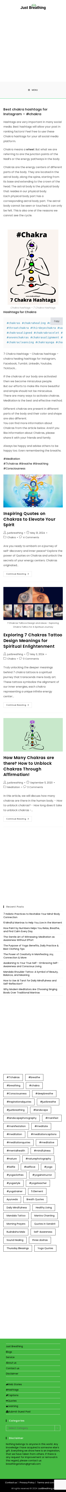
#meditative (46, 1142)
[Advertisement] (33, 44)
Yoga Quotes (45, 1248)
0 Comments (31, 658)
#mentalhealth (16, 1150)
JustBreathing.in (46, 1488)
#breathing (13, 1085)
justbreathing (15, 533)
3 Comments (35, 787)
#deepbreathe (44, 1093)
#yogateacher (38, 1183)
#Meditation (11, 459)
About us (11, 1362)
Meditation (13, 787)
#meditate (41, 1126)
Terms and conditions (49, 1482)
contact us (34, 1460)
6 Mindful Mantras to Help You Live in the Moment (32, 922)
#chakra (34, 1085)
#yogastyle (13, 1183)
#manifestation (16, 1126)
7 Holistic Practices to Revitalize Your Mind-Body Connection (31, 915)
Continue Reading (19, 574)
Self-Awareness (43, 1232)
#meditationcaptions (44, 1134)
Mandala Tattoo (16, 1215)
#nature (12, 1158)
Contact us (12, 1368)
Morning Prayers (16, 1223)
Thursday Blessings (18, 1248)
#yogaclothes (15, 1175)
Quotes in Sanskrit (45, 1223)
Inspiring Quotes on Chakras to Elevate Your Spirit (29, 519)
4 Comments (31, 537)
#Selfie (11, 1167)
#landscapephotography (22, 1118)
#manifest (51, 1118)
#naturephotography (38, 1158)
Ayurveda (12, 1199)
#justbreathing (16, 1110)
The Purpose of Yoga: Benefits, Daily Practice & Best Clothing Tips (31, 947)
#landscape (40, 1110)
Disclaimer (12, 1373)
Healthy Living (44, 1207)
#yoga (48, 1167)
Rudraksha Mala (16, 1232)
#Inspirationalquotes (19, 1101)
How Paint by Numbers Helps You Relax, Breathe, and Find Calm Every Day (31, 929)
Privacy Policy (27, 1482)
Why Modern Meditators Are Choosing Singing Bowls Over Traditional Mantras (30, 991)
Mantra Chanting (44, 1215)
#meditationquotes (18, 1142)
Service (10, 1357)
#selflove (29, 1167)
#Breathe (25, 464)
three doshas (40, 1240)
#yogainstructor (42, 1175)
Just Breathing (14, 1346)
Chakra (11, 537)
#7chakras (10, 464)
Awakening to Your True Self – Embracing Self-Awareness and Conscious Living (31, 964)
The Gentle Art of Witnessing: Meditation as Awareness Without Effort (29, 938)
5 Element (37, 1191)
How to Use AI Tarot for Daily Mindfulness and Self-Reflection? (30, 982)
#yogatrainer (15, 1191)
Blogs (9, 1352)
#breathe (34, 1077)
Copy (56, 321)
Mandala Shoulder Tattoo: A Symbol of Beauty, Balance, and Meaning (30, 973)
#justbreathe (48, 1101)
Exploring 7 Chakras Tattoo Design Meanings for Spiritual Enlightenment (32, 640)
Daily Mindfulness (17, 1207)
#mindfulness (42, 1150)
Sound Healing (15, 1240)
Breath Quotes (35, 1199)
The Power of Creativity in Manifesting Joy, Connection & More (28, 956)
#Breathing (40, 464)
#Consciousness (14, 468)
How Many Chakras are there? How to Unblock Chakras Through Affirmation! (28, 766)
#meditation (14, 1134)
